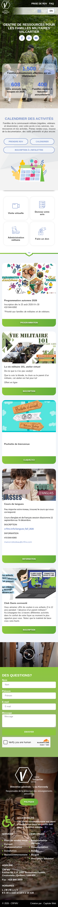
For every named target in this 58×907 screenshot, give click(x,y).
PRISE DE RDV (39, 3)
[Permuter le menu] (39, 11)
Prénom (6, 691)
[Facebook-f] (22, 38)
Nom (4, 680)
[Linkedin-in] (29, 38)
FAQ (51, 3)
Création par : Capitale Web (43, 903)
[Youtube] (36, 38)
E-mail (5, 702)
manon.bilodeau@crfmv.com (18, 541)
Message (7, 713)
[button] (29, 655)
